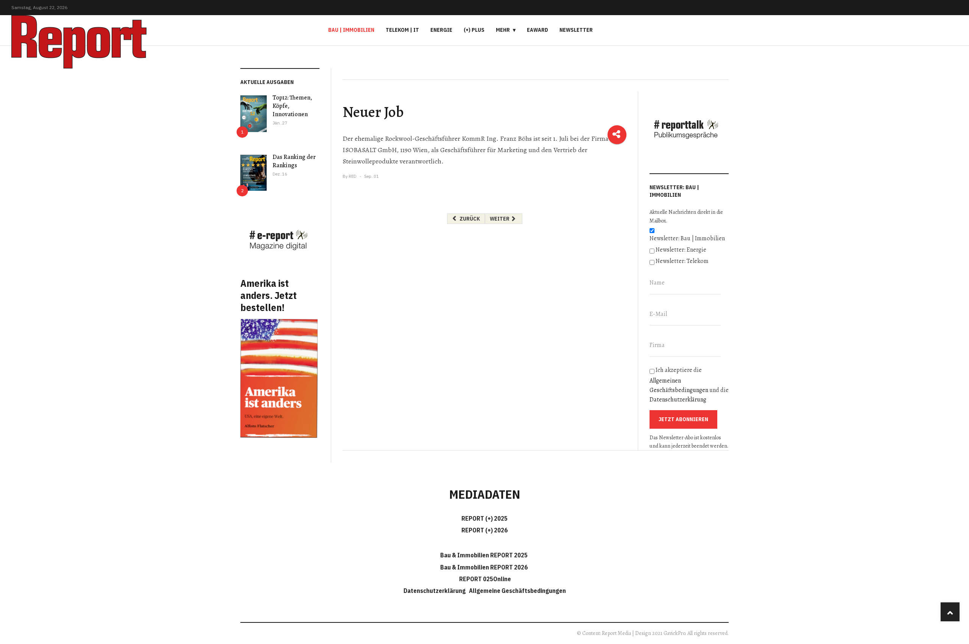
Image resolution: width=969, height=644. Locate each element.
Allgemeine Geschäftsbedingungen (517, 590)
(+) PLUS (474, 29)
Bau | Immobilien (351, 29)
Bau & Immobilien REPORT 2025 (484, 555)
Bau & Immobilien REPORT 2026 (484, 567)
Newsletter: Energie (681, 250)
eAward (537, 29)
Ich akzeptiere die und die (689, 385)
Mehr (503, 29)
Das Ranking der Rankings (294, 161)
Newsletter (576, 29)
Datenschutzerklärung (678, 399)
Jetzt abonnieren (683, 419)
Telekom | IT (402, 29)
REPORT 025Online (484, 579)
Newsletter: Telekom (682, 261)
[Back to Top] (950, 611)
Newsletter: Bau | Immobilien (687, 238)
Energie (441, 29)
